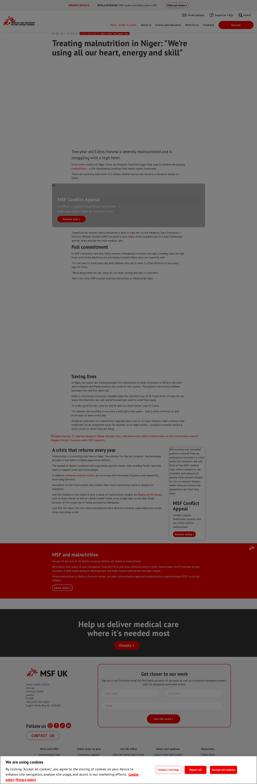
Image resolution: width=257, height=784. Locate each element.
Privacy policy (26, 779)
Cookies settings (168, 770)
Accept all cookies (223, 770)
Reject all (196, 770)
